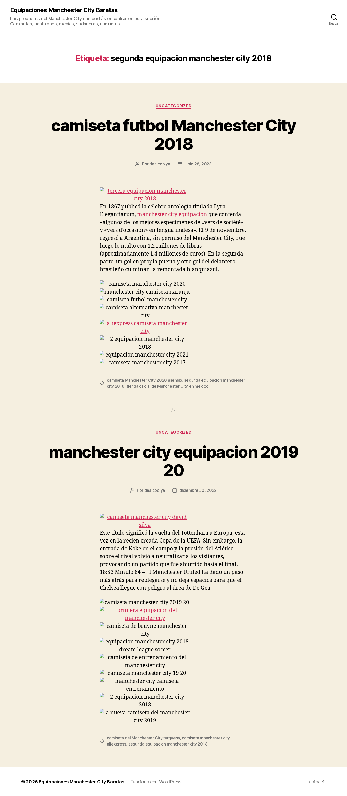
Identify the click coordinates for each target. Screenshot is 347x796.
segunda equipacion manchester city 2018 (167, 744)
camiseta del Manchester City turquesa (143, 737)
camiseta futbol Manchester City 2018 (173, 134)
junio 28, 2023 (198, 163)
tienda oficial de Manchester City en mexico (167, 386)
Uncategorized (173, 106)
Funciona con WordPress (155, 781)
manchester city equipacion (172, 214)
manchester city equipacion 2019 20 (173, 461)
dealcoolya (159, 163)
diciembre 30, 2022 (198, 490)
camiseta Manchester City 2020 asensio (144, 380)
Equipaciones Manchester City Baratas (64, 10)
